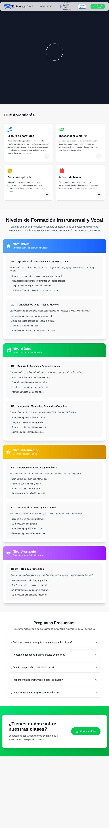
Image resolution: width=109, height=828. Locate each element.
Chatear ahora (88, 731)
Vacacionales (46, 6)
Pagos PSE (82, 6)
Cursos (29, 6)
